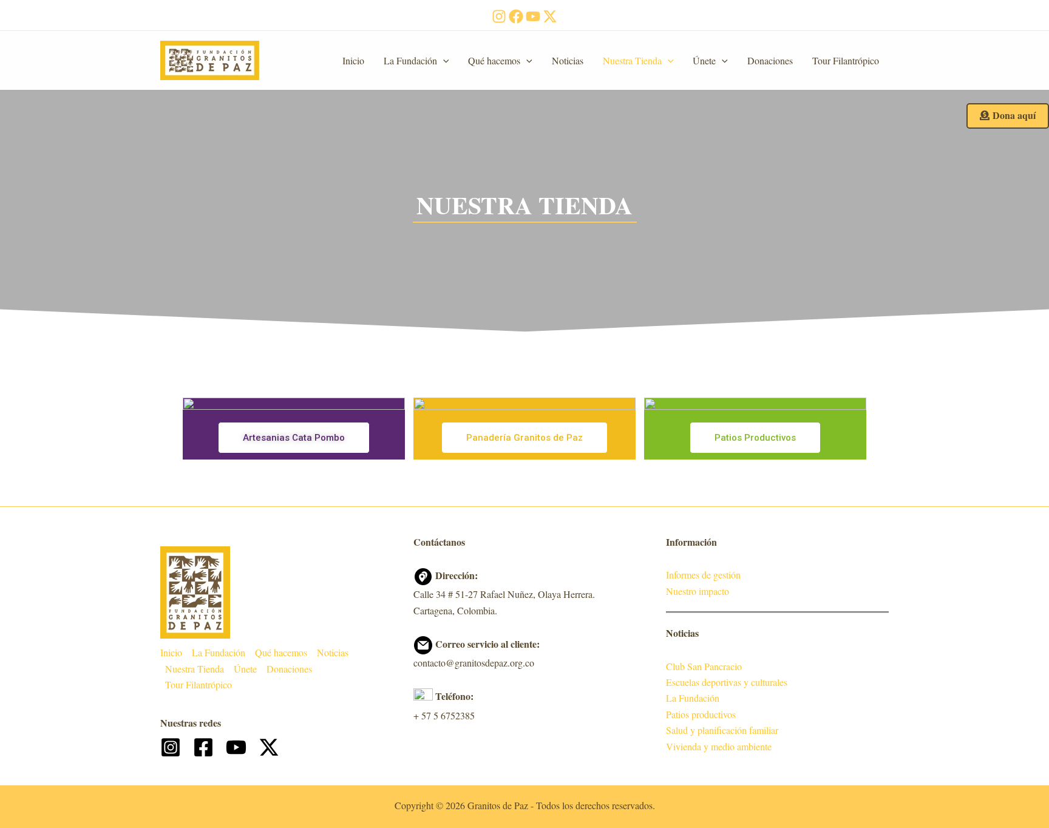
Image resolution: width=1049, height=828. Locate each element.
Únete (704, 60)
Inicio (353, 60)
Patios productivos (701, 714)
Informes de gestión (703, 574)
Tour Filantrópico (845, 60)
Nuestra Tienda (632, 60)
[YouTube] (533, 16)
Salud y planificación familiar (722, 730)
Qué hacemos (494, 60)
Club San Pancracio (704, 666)
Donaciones (770, 60)
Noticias (567, 60)
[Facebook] (516, 16)
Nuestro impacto (697, 591)
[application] (443, 60)
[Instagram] (499, 16)
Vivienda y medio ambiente (719, 746)
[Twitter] (550, 16)
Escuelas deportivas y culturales (726, 682)
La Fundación (410, 60)
